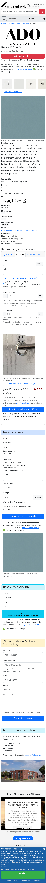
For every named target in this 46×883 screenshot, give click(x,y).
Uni (3, 213)
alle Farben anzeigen (13, 92)
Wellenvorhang (33, 254)
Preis (5, 447)
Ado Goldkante (23, 23)
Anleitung (41, 18)
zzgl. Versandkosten (24, 69)
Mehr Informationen (22, 828)
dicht (3, 219)
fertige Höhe (7, 310)
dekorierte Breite (9, 292)
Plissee (31, 18)
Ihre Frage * (8, 695)
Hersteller (7, 459)
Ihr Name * (7, 650)
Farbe (5, 269)
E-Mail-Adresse (9, 660)
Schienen (22, 18)
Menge (6, 493)
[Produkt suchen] (42, 11)
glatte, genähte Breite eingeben (17, 281)
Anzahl (5, 260)
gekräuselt (8, 254)
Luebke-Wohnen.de (33, 755)
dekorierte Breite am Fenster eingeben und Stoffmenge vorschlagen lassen (21, 285)
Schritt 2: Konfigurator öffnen (23, 409)
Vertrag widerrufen (23, 838)
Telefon (6, 675)
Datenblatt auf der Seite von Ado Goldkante (19, 230)
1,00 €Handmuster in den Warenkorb (23, 614)
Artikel (5, 438)
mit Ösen (20, 254)
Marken (12, 18)
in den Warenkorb (23, 516)
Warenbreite (8, 483)
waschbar (5, 224)
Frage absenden (22, 718)
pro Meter (23, 56)
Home (3, 23)
